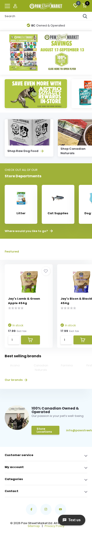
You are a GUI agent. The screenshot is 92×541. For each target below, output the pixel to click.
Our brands (14, 380)
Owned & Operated (48, 25)
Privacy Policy (54, 526)
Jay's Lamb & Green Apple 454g (24, 301)
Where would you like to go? (27, 231)
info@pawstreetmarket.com (76, 430)
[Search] (85, 16)
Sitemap (34, 526)
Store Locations (44, 430)
